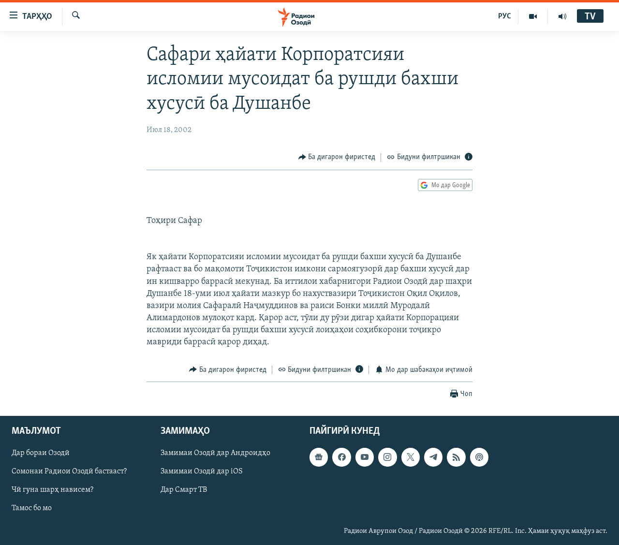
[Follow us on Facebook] (341, 457)
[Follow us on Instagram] (387, 457)
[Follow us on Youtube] (364, 457)
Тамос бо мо (32, 509)
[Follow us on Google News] (319, 457)
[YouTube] (533, 16)
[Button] (337, 157)
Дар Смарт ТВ (184, 490)
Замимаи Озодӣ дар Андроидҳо (215, 453)
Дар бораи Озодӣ (41, 453)
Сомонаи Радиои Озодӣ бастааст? (69, 472)
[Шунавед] (562, 16)
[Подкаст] (479, 457)
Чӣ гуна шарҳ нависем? (52, 490)
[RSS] (456, 457)
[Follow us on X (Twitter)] (410, 457)
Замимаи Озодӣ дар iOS (202, 472)
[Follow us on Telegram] (433, 457)
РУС (504, 16)
